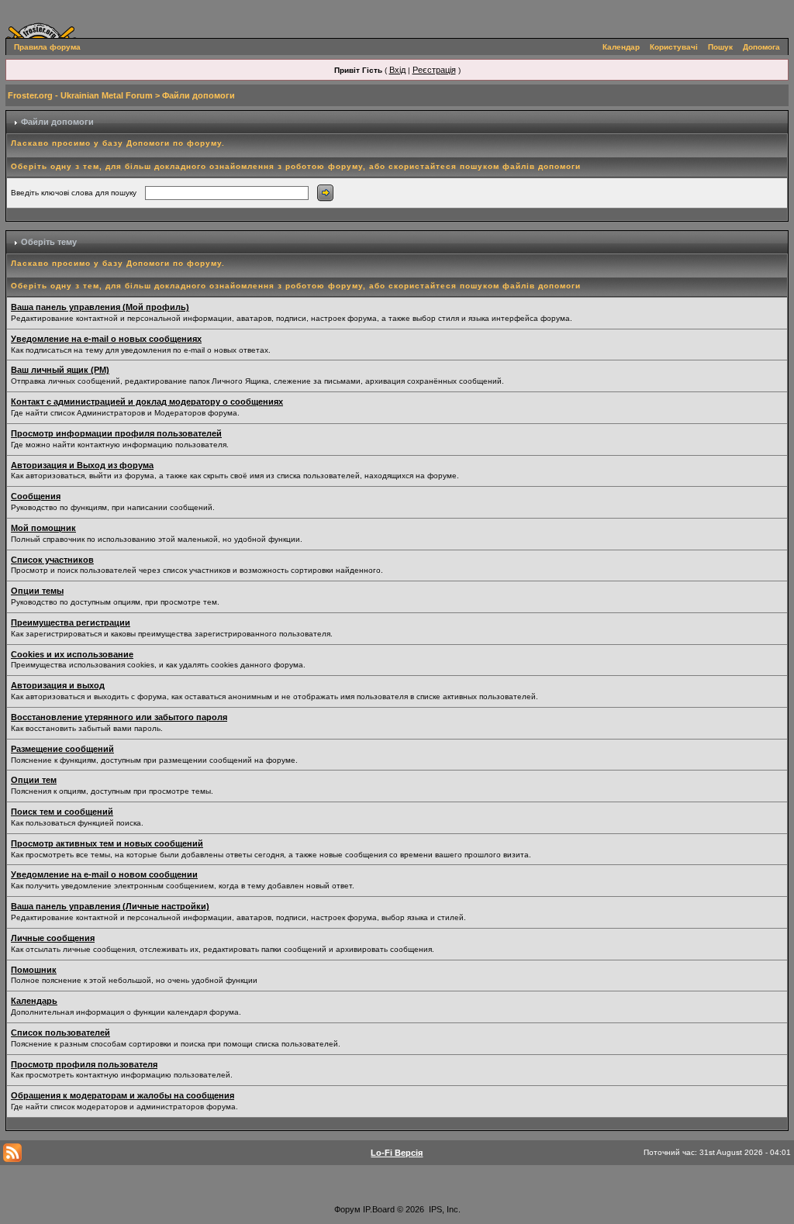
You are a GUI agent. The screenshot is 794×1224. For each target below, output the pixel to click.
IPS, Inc (443, 1209)
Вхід (397, 69)
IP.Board (379, 1209)
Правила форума (47, 47)
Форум (347, 1209)
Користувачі (674, 47)
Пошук (720, 47)
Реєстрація (434, 69)
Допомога (761, 47)
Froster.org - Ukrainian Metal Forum (80, 95)
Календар (621, 47)
